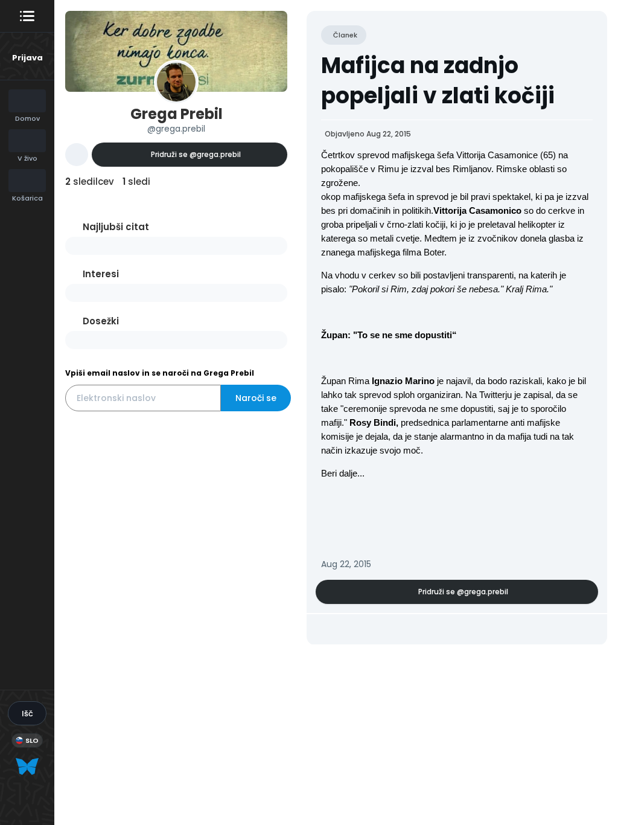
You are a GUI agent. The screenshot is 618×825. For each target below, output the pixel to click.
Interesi (101, 274)
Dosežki (101, 321)
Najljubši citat (116, 226)
